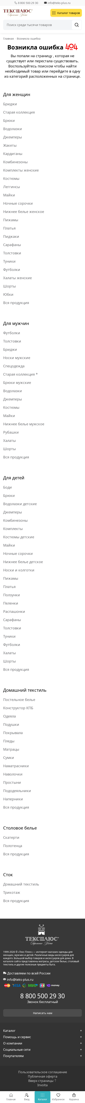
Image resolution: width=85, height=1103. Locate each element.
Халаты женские (17, 277)
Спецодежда (14, 366)
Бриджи (10, 104)
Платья (9, 228)
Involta (42, 1085)
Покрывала (13, 732)
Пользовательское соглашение (42, 1072)
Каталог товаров (68, 13)
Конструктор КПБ (18, 707)
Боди (7, 487)
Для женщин (16, 94)
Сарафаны (12, 244)
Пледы (8, 741)
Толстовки (12, 253)
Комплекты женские (21, 170)
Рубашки (11, 432)
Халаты (9, 440)
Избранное (58, 1099)
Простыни (12, 782)
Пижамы (10, 219)
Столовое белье (20, 828)
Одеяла (9, 716)
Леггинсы (11, 186)
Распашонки (14, 611)
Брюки (9, 120)
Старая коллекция (19, 112)
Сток (8, 874)
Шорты (9, 286)
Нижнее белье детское (23, 561)
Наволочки (13, 774)
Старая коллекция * (20, 374)
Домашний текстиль (24, 690)
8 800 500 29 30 (28, 3)
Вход (27, 1099)
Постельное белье (19, 699)
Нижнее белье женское (23, 211)
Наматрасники (16, 765)
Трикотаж (11, 892)
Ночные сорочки (18, 203)
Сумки (8, 757)
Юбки (8, 294)
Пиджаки (11, 236)
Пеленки (10, 603)
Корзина (74, 1099)
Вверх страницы (40, 1081)
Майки (9, 195)
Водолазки (12, 128)
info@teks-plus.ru (59, 3)
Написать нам (42, 1013)
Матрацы (11, 749)
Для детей (13, 478)
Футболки (11, 269)
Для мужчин (16, 323)
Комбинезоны (15, 162)
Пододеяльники (17, 790)
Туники (9, 261)
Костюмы (11, 178)
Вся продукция (16, 302)
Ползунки (11, 595)
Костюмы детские (18, 537)
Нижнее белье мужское (23, 424)
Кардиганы (12, 153)
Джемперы (12, 137)
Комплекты (13, 528)
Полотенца (12, 845)
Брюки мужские (17, 382)
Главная (11, 1099)
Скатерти (11, 837)
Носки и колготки (18, 570)
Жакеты (10, 145)
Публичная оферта (42, 1076)
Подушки (11, 724)
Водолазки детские (20, 503)
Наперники (13, 799)
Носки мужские (16, 357)
